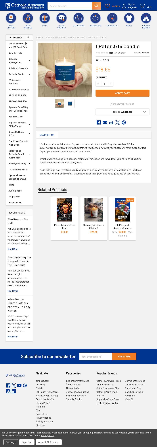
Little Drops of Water (107, 402)
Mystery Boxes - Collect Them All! (17, 177)
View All (129, 399)
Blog (38, 410)
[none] (65, 70)
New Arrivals (15, 52)
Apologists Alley (17, 163)
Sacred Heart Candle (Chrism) (93, 226)
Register (133, 7)
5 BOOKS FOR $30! (17, 95)
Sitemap (40, 424)
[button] (122, 111)
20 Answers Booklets (14, 82)
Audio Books (15, 190)
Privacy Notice (43, 417)
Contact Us (41, 413)
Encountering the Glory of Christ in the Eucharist (19, 261)
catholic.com (42, 380)
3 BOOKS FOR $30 (17, 101)
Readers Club (15, 116)
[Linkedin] (14, 391)
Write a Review (141, 52)
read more (13, 248)
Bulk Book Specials (18, 68)
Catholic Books (16, 74)
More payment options (122, 103)
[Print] (111, 122)
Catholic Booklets (18, 169)
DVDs (11, 184)
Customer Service (45, 399)
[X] (117, 122)
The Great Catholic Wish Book (18, 143)
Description (47, 134)
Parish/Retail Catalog (47, 395)
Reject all (27, 442)
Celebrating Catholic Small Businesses (16, 154)
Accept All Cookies (48, 442)
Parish (39, 388)
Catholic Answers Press (108, 380)
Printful (100, 395)
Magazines (14, 196)
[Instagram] (8, 391)
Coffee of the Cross (135, 380)
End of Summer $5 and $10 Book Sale (17, 45)
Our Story (40, 384)
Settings (10, 442)
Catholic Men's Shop (106, 391)
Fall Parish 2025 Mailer (47, 391)
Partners (40, 406)
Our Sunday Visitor (134, 384)
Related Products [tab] (52, 189)
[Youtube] (19, 385)
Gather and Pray (133, 388)
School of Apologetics (15, 60)
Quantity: (102, 77)
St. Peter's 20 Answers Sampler (123, 226)
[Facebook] (99, 122)
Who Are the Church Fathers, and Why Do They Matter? (19, 304)
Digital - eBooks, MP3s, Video (17, 124)
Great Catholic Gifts (16, 134)
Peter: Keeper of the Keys (64, 226)
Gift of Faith (14, 202)
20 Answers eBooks (18, 89)
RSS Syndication (44, 421)
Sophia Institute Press (107, 399)
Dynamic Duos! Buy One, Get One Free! (18, 109)
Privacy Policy (47, 435)
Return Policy (43, 402)
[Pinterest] (124, 122)
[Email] (105, 122)
